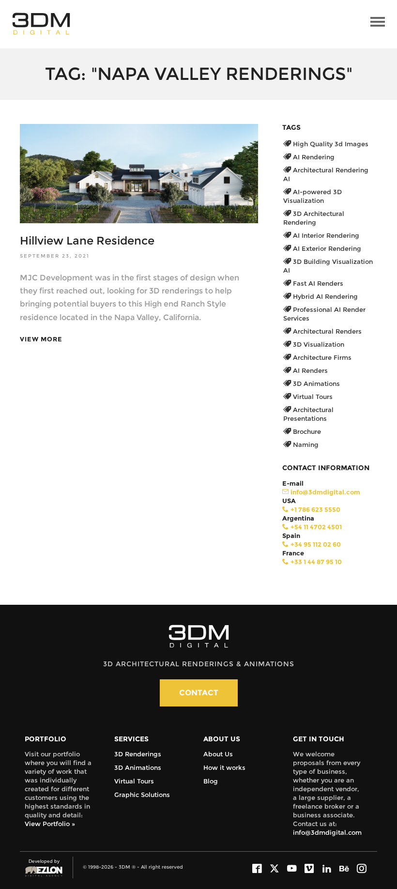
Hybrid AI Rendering (324, 296)
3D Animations (315, 383)
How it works (224, 767)
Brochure (306, 431)
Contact (198, 692)
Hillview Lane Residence (87, 240)
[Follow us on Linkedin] (327, 869)
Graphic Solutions (142, 794)
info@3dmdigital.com (327, 832)
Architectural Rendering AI (325, 174)
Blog (210, 781)
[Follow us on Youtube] (292, 869)
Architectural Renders (326, 331)
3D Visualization (317, 344)
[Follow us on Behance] (344, 869)
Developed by (42, 866)
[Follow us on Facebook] (257, 869)
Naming (305, 444)
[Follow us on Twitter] (274, 869)
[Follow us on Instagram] (361, 869)
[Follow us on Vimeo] (309, 869)
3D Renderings (137, 754)
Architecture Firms (321, 357)
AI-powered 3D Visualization (312, 196)
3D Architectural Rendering (313, 218)
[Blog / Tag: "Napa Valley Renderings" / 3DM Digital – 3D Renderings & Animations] (41, 23)
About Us (218, 754)
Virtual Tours (312, 396)
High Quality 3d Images (329, 144)
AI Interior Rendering (325, 235)
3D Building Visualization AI (328, 266)
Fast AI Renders (317, 283)
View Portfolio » (50, 824)
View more (41, 339)
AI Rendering (313, 157)
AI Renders (309, 370)
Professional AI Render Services (324, 314)
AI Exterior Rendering (326, 248)
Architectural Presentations (308, 414)
